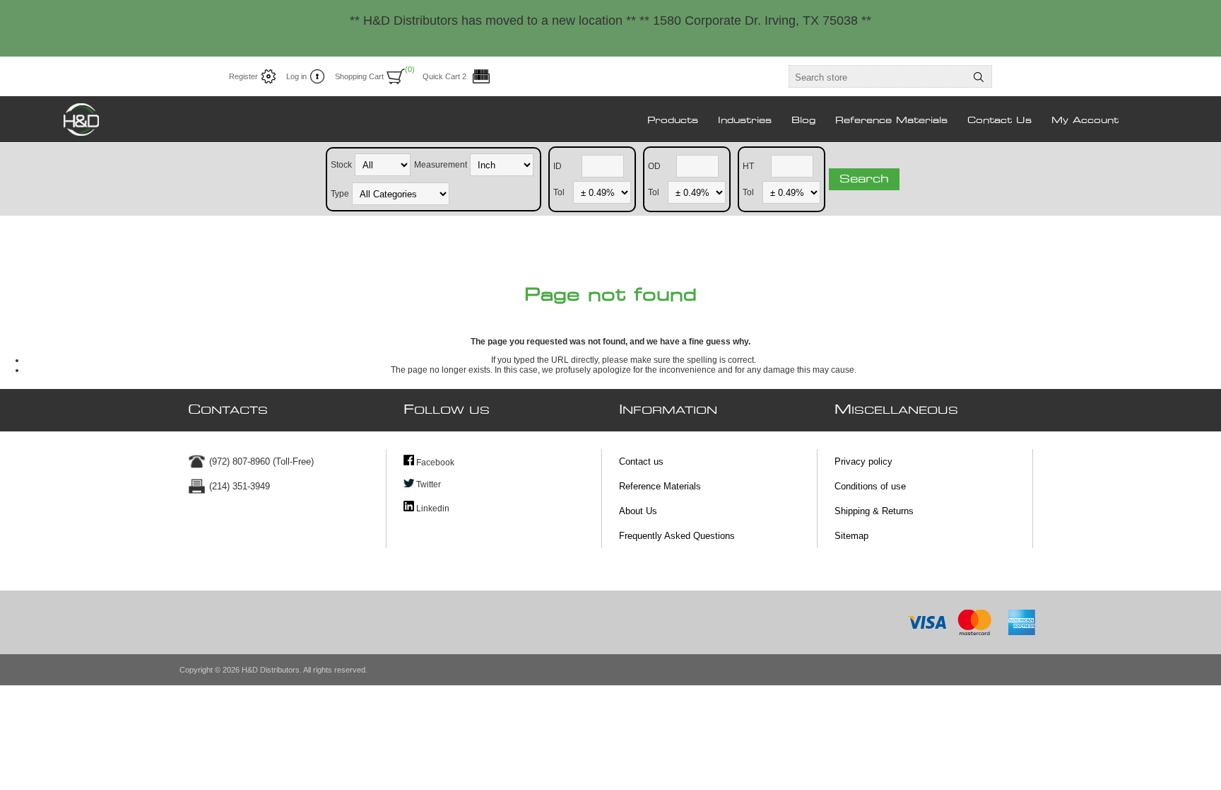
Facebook (434, 462)
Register (243, 76)
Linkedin (431, 508)
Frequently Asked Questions (677, 535)
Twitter (427, 484)
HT (748, 165)
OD (654, 165)
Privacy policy (863, 461)
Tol (559, 192)
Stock (341, 164)
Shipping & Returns (874, 511)
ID (557, 165)
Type (340, 193)
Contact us (641, 461)
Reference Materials (660, 486)
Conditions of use (870, 486)
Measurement (440, 164)
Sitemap (851, 535)
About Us (638, 511)
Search (864, 179)
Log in (296, 76)
